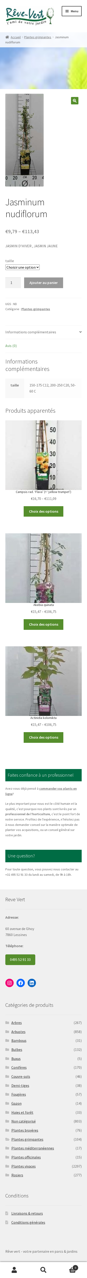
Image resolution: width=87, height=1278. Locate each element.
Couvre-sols (20, 1076)
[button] (74, 100)
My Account (14, 1270)
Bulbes (16, 1049)
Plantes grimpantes (37, 37)
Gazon (16, 1103)
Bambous (18, 1040)
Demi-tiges (20, 1085)
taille (9, 260)
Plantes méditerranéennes (32, 1148)
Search (43, 1270)
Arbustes (18, 1031)
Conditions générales (28, 1222)
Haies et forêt (22, 1112)
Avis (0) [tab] (11, 345)
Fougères (18, 1094)
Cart (67, 1266)
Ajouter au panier (43, 282)
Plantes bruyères (24, 1130)
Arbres (16, 1022)
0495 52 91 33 (20, 959)
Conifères (19, 1067)
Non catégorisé (23, 1121)
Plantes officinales (26, 1157)
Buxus (16, 1058)
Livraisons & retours (27, 1213)
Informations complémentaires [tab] (30, 332)
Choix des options (43, 511)
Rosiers (17, 1175)
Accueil (16, 37)
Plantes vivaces (23, 1166)
